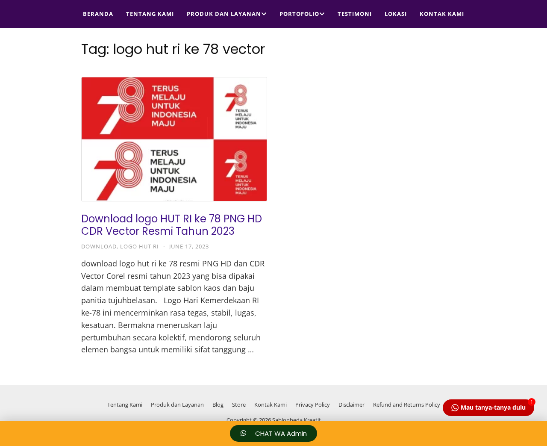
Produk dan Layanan (224, 14)
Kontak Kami (442, 14)
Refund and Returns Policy (406, 404)
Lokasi (396, 14)
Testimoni (355, 14)
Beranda (98, 14)
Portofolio (299, 14)
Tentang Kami (150, 14)
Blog (218, 404)
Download (99, 246)
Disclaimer (351, 404)
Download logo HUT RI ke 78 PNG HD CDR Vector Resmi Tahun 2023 (171, 225)
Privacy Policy (312, 404)
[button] (273, 433)
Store (239, 404)
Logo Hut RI (139, 246)
